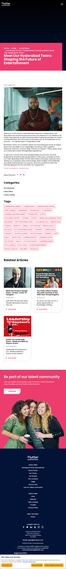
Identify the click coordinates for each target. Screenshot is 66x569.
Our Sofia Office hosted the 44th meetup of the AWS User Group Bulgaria (48, 293)
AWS (55, 233)
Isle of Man (9, 241)
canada (8, 226)
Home (6, 48)
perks (25, 226)
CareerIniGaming (46, 241)
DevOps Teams (36, 233)
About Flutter (33, 470)
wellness (23, 249)
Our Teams (33, 473)
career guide (50, 230)
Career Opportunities (45, 206)
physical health (11, 249)
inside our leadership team (50, 218)
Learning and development (15, 214)
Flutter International (23, 230)
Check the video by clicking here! (16, 168)
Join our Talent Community (33, 487)
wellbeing (9, 222)
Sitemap (33, 499)
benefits (17, 226)
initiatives (16, 237)
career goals (29, 206)
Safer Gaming (33, 502)
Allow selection (6, 565)
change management (37, 245)
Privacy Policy (33, 508)
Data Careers (10, 245)
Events (34, 218)
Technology (35, 210)
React (7, 237)
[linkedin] (31, 527)
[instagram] (39, 527)
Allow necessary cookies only (54, 565)
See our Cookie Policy (29, 562)
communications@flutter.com (33, 550)
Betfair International (24, 222)
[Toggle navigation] (62, 4)
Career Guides (9, 195)
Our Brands (33, 476)
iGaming (38, 230)
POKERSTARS (33, 214)
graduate (34, 249)
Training (47, 233)
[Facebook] (17, 174)
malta (18, 241)
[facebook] (24, 527)
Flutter (33, 517)
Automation (35, 226)
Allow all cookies (37, 565)
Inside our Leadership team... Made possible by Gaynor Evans (17, 341)
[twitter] (27, 527)
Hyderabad (47, 210)
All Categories (9, 188)
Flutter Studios (30, 241)
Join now (12, 391)
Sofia (43, 214)
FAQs (33, 496)
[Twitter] (20, 174)
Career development (13, 206)
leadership (23, 210)
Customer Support (12, 218)
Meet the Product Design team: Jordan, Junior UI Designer (17, 293)
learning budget (30, 237)
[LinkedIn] (24, 174)
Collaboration (42, 222)
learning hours (45, 237)
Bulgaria (8, 230)
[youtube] (35, 527)
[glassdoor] (42, 527)
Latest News (24, 48)
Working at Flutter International (33, 468)
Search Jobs (33, 484)
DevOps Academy (21, 233)
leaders (25, 218)
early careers (10, 210)
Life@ (14, 48)
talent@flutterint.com (35, 540)
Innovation (55, 222)
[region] (33, 562)
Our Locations (33, 479)
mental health (49, 226)
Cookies (33, 505)
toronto (8, 233)
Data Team (22, 245)
